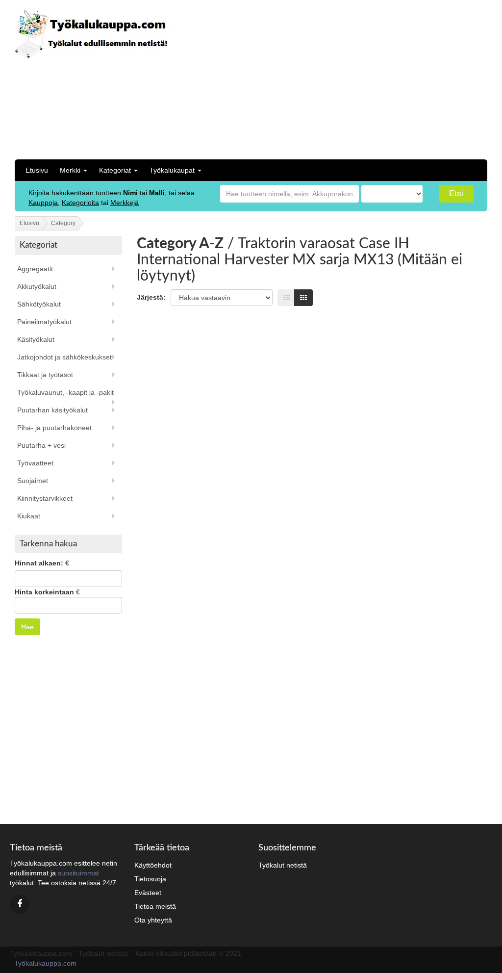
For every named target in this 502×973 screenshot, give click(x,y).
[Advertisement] (380, 78)
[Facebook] (19, 904)
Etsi (456, 193)
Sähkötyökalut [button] (39, 304)
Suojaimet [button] (32, 481)
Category (63, 223)
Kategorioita (80, 202)
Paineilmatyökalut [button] (44, 322)
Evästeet (147, 892)
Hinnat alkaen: (39, 563)
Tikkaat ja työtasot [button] (45, 375)
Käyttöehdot (153, 865)
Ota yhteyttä (153, 920)
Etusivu (36, 170)
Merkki (71, 170)
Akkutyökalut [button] (36, 286)
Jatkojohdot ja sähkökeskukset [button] (64, 357)
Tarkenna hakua (48, 543)
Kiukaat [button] (28, 516)
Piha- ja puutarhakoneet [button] (54, 428)
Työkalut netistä (282, 865)
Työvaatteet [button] (35, 463)
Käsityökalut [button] (35, 339)
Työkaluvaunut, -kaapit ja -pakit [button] (65, 392)
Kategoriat (116, 170)
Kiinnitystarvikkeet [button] (45, 498)
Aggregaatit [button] (35, 269)
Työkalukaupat (173, 170)
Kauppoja (43, 202)
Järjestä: (151, 297)
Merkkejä (124, 202)
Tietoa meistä (155, 906)
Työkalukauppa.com (45, 963)
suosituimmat (78, 873)
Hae (27, 627)
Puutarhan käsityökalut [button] (52, 410)
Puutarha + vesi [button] (41, 445)
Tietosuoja (150, 879)
